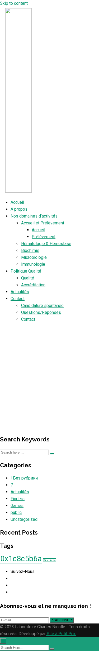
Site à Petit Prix (61, 633)
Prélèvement (43, 236)
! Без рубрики (24, 478)
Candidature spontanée (42, 305)
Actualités (20, 291)
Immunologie (33, 264)
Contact (18, 298)
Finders (18, 498)
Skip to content (14, 3)
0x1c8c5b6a (21, 558)
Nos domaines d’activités (34, 216)
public (16, 512)
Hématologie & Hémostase (46, 243)
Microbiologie (34, 257)
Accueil (17, 202)
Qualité (27, 278)
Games (17, 505)
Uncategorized (24, 519)
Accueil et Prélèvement (42, 222)
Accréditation (33, 284)
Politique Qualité (26, 271)
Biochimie (30, 250)
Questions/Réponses (41, 312)
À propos (19, 209)
